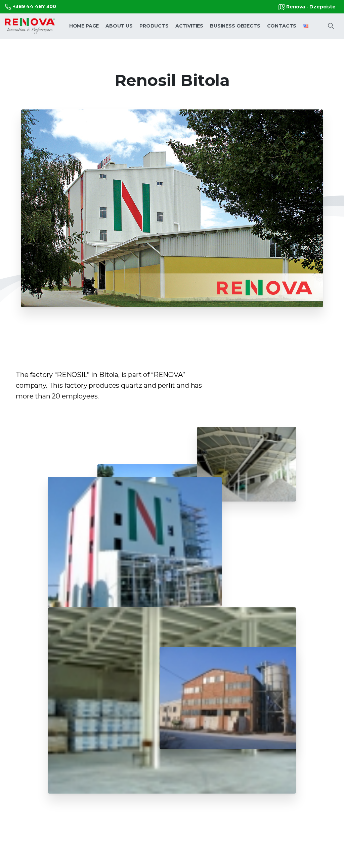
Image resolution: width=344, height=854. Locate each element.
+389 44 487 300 (34, 6)
